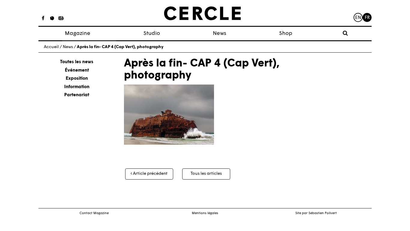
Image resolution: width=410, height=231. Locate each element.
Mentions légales (205, 213)
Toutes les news (76, 62)
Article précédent (149, 174)
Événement (77, 70)
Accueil (51, 47)
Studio (151, 33)
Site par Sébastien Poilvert (316, 213)
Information (76, 87)
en (358, 18)
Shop (285, 33)
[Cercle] (202, 13)
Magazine (77, 33)
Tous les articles (206, 174)
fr (367, 18)
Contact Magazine (94, 213)
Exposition (77, 78)
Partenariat (76, 95)
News (219, 33)
